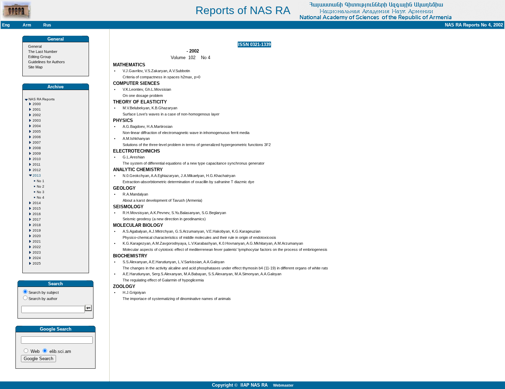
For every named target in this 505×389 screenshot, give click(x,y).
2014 (37, 203)
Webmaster (283, 385)
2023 (37, 252)
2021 (37, 241)
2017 (37, 219)
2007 (37, 142)
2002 (37, 115)
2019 (37, 230)
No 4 (40, 197)
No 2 (40, 186)
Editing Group (39, 57)
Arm (27, 25)
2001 (37, 109)
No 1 (40, 181)
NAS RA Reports (42, 99)
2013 (37, 175)
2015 (37, 208)
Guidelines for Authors (46, 62)
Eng (6, 25)
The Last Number (42, 51)
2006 (37, 137)
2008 (37, 148)
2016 (37, 214)
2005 (37, 131)
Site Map (35, 67)
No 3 (40, 192)
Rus (47, 25)
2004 (37, 126)
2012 (37, 170)
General (35, 46)
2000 (37, 104)
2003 (37, 120)
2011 (37, 164)
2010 (37, 159)
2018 (37, 225)
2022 (37, 247)
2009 (37, 153)
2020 (37, 236)
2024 (37, 258)
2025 (37, 263)
